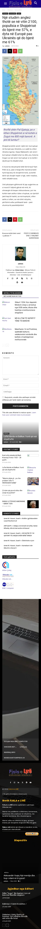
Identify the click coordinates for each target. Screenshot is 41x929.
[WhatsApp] (20, 51)
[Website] (32, 278)
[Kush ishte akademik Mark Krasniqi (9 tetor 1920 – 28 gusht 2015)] (33, 458)
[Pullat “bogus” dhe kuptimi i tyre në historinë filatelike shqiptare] (35, 895)
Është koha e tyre (28, 541)
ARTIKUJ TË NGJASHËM (12, 293)
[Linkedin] (18, 782)
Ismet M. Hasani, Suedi (12, 518)
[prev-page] (3, 345)
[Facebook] (4, 51)
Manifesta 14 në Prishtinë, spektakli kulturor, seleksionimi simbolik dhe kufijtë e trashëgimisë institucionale (26, 334)
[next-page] (7, 345)
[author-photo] (20, 260)
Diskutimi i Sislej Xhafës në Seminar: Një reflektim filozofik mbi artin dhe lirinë (14, 916)
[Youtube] (23, 282)
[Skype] (23, 278)
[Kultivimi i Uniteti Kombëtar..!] (35, 906)
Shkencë (10, 10)
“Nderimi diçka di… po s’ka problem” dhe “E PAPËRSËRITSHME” (11, 480)
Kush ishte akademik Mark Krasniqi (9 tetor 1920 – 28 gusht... (11, 457)
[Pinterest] (15, 51)
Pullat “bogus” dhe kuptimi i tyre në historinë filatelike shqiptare (16, 894)
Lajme (18, 13)
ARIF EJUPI (7, 526)
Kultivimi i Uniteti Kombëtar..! (14, 904)
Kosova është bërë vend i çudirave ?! (11, 234)
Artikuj (6, 872)
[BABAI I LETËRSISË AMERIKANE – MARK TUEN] (33, 504)
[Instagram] (13, 278)
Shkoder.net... (7, 807)
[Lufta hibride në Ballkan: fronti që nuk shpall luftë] (33, 470)
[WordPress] (18, 282)
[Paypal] (18, 278)
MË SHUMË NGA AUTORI (12, 296)
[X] (10, 51)
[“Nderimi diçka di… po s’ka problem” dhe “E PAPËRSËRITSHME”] (33, 481)
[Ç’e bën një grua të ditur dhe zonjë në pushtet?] (33, 493)
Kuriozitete (18, 10)
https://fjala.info (20, 267)
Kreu (3, 10)
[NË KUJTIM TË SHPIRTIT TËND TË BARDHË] (8, 321)
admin (7, 46)
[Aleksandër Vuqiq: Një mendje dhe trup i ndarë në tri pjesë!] (20, 863)
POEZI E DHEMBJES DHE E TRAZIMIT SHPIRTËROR (31, 235)
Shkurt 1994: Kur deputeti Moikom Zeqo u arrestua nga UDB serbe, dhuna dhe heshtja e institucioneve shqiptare (26, 307)
